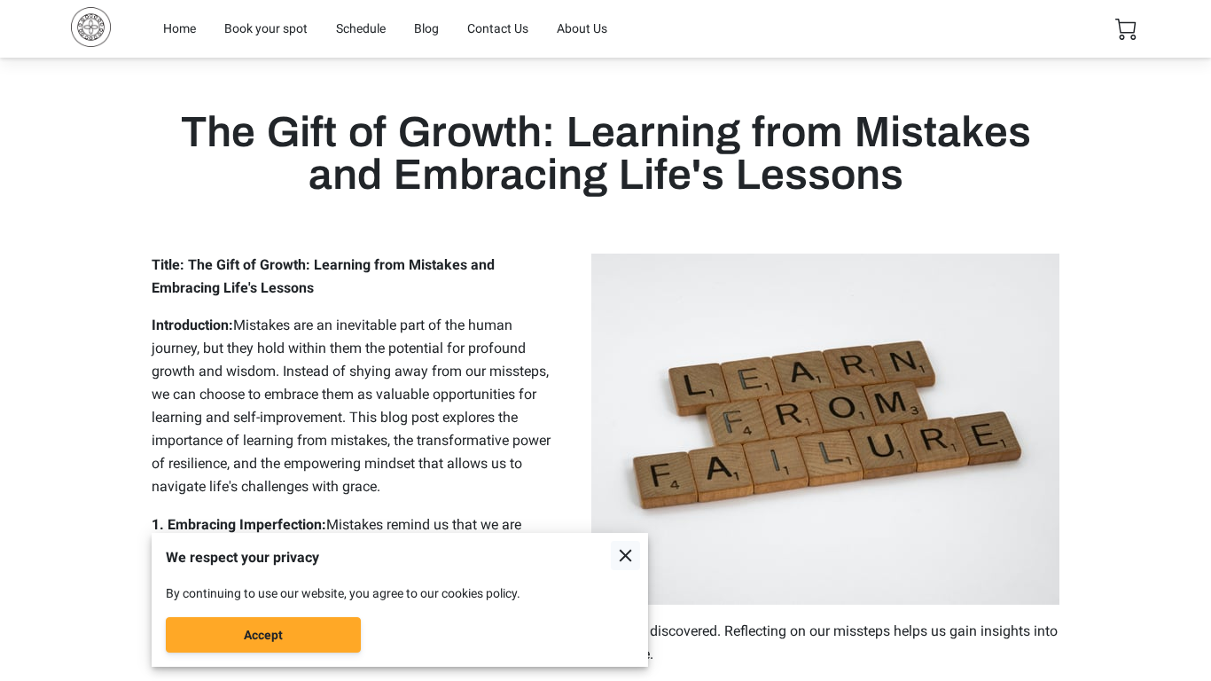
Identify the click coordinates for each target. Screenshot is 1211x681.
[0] (1126, 29)
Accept (263, 635)
